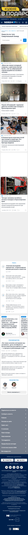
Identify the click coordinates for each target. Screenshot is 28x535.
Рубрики (3, 417)
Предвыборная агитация (8, 444)
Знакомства (13, 19)
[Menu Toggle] (1, 23)
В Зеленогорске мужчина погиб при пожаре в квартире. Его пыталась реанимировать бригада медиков (13, 140)
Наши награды (5, 432)
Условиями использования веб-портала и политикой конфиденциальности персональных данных (14, 500)
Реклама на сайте (6, 421)
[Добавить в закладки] (25, 81)
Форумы (25, 19)
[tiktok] (21, 467)
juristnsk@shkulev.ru (16, 486)
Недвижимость (5, 19)
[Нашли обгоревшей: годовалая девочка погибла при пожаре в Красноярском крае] (14, 93)
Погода (20, 19)
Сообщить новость (7, 414)
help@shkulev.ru (17, 487)
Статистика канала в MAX (9, 447)
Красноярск (5, 30)
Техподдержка (5, 440)
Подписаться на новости (8, 410)
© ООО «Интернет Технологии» (14, 525)
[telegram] (6, 467)
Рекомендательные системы (14, 508)
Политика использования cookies (14, 506)
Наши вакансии (5, 436)
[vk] (10, 467)
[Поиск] (19, 23)
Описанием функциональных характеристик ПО (14, 498)
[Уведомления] (23, 23)
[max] (17, 467)
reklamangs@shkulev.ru (21, 491)
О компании (4, 429)
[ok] (14, 467)
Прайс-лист (4, 425)
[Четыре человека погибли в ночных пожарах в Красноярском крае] (14, 186)
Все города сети (6, 451)
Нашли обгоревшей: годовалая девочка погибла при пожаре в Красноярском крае (13, 106)
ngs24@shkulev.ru (20, 484)
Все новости (12, 30)
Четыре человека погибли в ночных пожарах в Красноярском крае (14, 199)
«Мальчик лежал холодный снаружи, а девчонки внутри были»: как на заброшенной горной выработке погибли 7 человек (12, 68)
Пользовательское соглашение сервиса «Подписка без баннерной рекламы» (14, 511)
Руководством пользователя (14, 497)
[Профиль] (26, 23)
